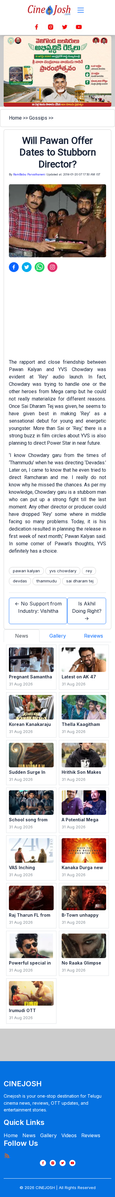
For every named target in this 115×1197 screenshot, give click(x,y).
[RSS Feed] (7, 1156)
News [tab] (21, 636)
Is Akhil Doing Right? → (87, 610)
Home (15, 118)
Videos (69, 1135)
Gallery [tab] (57, 636)
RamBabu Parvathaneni (29, 174)
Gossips (38, 118)
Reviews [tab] (93, 636)
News (29, 1135)
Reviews (90, 1135)
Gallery (48, 1135)
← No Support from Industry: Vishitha (38, 607)
